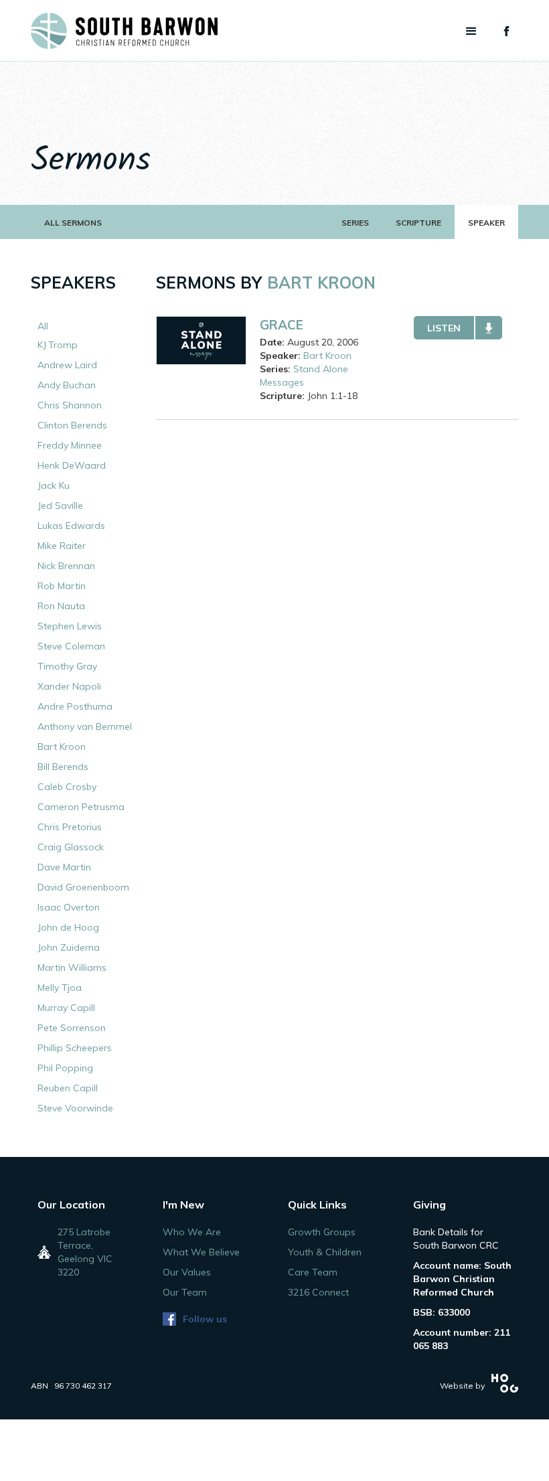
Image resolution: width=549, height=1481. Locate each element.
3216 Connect (318, 1292)
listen (444, 328)
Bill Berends (62, 767)
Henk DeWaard (71, 465)
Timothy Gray (67, 666)
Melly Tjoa (59, 988)
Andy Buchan (66, 385)
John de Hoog (68, 927)
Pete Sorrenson (71, 1028)
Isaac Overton (68, 907)
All (42, 326)
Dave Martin (64, 867)
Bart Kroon (61, 746)
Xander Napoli (69, 686)
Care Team (312, 1272)
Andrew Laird (67, 365)
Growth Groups (322, 1232)
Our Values (187, 1272)
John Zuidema (68, 947)
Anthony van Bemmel (84, 726)
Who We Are (192, 1232)
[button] (471, 31)
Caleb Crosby (66, 787)
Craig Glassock (70, 847)
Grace (281, 325)
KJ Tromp (57, 345)
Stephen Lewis (69, 626)
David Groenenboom (83, 887)
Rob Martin (61, 586)
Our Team (185, 1292)
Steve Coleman (71, 646)
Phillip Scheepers (74, 1048)
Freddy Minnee (69, 445)
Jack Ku (53, 485)
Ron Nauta (61, 606)
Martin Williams (71, 967)
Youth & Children (325, 1252)
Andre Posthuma (74, 706)
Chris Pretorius (69, 827)
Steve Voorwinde (75, 1108)
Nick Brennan (66, 566)
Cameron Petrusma (81, 807)
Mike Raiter (61, 546)
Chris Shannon (69, 405)
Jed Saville (60, 505)
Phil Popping (65, 1068)
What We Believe (201, 1252)
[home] (124, 31)
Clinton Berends (72, 425)
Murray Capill (66, 1008)
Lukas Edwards (71, 526)
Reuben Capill (67, 1088)
